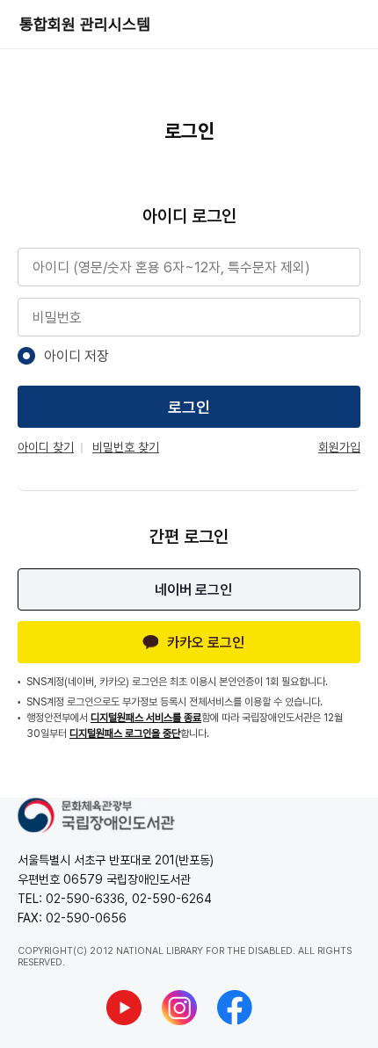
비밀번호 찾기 (125, 447)
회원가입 (339, 447)
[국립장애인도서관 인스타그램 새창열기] (179, 1007)
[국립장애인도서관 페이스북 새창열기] (234, 1007)
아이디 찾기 (46, 447)
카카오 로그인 (205, 642)
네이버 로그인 (193, 590)
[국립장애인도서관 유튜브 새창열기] (124, 1007)
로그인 (189, 407)
